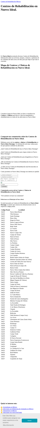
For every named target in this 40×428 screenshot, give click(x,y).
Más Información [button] (8, 425)
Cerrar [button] (29, 420)
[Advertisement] (20, 33)
